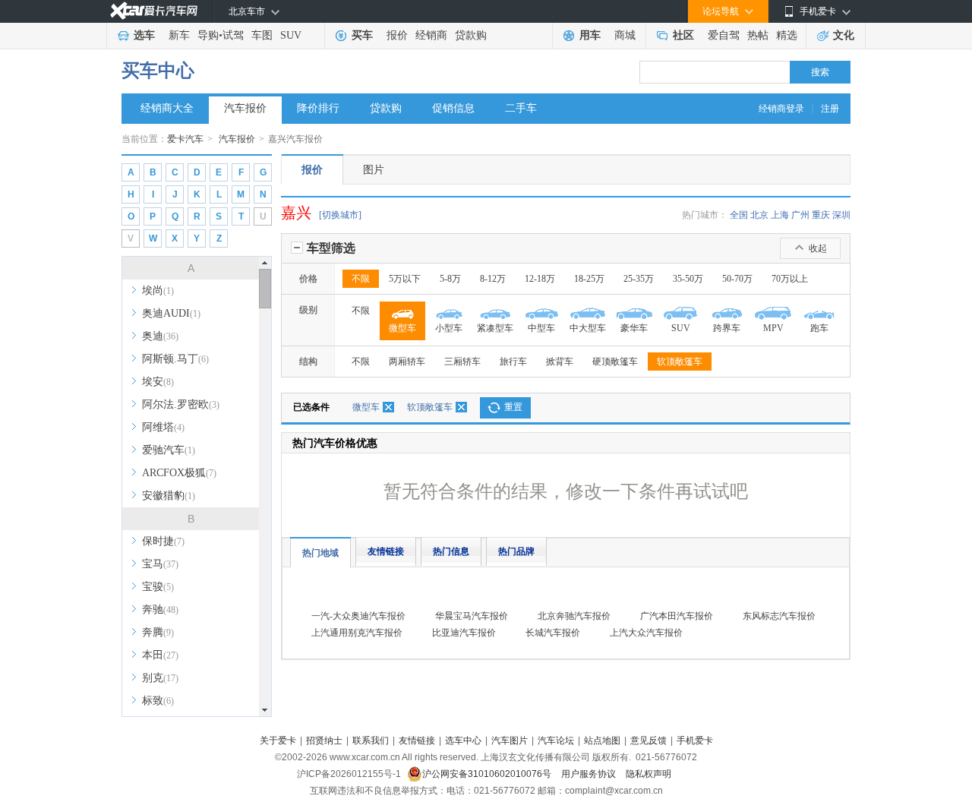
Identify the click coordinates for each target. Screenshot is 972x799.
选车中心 (463, 740)
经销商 (431, 35)
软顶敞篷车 (679, 361)
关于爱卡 (278, 740)
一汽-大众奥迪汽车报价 (358, 616)
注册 (830, 108)
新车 (179, 35)
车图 (262, 35)
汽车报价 (245, 108)
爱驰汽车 (168, 450)
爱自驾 (724, 35)
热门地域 (320, 553)
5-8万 (450, 278)
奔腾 (158, 632)
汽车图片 (509, 740)
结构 (308, 361)
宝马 (160, 564)
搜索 (820, 72)
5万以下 (405, 278)
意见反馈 (648, 740)
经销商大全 (167, 108)
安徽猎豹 (168, 495)
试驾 (233, 35)
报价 (397, 35)
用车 (590, 35)
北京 (759, 215)
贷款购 (471, 35)
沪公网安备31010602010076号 (488, 774)
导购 (208, 35)
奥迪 (160, 336)
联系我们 (370, 740)
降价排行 (318, 108)
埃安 (158, 381)
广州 (800, 215)
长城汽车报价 (552, 632)
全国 (739, 215)
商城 (625, 35)
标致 (158, 700)
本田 (160, 655)
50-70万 (737, 278)
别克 (160, 678)
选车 (144, 35)
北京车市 (247, 11)
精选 (786, 35)
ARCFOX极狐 (179, 472)
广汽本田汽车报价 (676, 616)
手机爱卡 (695, 740)
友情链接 (386, 551)
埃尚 (158, 290)
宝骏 (158, 586)
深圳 (841, 215)
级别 (308, 310)
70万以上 (790, 278)
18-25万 (589, 278)
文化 (843, 35)
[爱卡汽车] (153, 11)
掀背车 (559, 361)
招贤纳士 (324, 740)
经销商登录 (781, 108)
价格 (308, 278)
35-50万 (688, 278)
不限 (361, 278)
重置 (513, 407)
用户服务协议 (589, 774)
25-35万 (638, 278)
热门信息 (451, 551)
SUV (290, 35)
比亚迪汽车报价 (464, 632)
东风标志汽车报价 (779, 616)
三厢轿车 (462, 361)
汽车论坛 (556, 740)
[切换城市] (340, 215)
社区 (683, 35)
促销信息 (453, 108)
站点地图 (602, 740)
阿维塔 (163, 427)
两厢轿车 (407, 361)
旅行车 (513, 361)
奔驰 (160, 609)
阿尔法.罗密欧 (180, 404)
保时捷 (163, 541)
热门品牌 (516, 551)
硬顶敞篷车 (615, 361)
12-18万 (540, 278)
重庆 (821, 215)
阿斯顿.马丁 (175, 359)
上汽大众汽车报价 (646, 632)
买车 (362, 35)
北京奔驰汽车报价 (574, 616)
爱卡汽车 (185, 139)
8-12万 (493, 278)
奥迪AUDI (171, 313)
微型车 (366, 407)
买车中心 (158, 71)
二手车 (521, 108)
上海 (780, 215)
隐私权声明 (648, 774)
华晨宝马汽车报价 (471, 616)
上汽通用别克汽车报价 (356, 632)
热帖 (757, 35)
